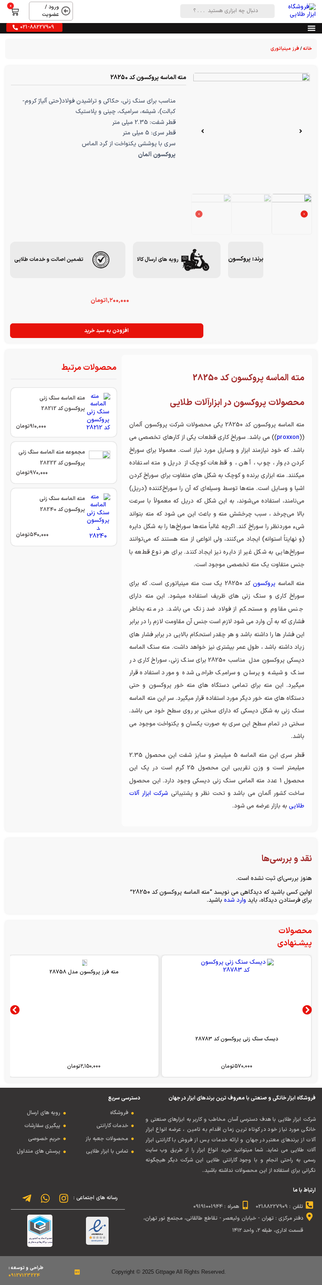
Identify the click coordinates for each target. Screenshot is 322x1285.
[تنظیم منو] (311, 28)
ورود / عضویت (50, 11)
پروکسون (239, 259)
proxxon (288, 437)
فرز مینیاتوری (284, 48)
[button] (300, 131)
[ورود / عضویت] (65, 10)
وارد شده (235, 900)
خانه (307, 48)
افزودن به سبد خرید (106, 331)
